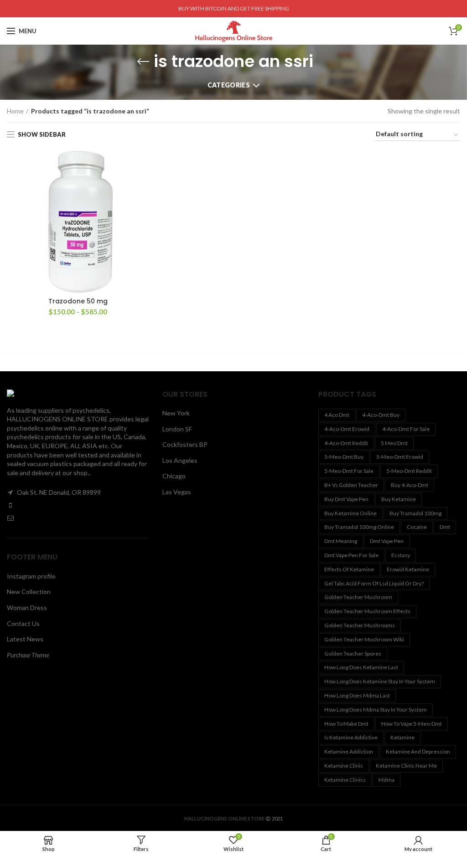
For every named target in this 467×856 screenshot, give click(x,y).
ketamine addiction (348, 751)
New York (176, 413)
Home (15, 111)
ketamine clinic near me (406, 765)
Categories (229, 85)
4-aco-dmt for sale (406, 428)
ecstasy (400, 555)
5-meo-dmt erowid (399, 456)
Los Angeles (179, 460)
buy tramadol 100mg (415, 513)
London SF (177, 429)
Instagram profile (31, 576)
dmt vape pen (387, 541)
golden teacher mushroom (358, 597)
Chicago (174, 476)
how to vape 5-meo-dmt (411, 723)
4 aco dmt (336, 414)
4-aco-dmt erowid (346, 428)
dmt (445, 526)
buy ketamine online (350, 513)
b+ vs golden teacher (351, 485)
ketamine (402, 737)
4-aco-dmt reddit (346, 443)
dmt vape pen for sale (351, 555)
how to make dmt (346, 723)
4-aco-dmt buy (381, 414)
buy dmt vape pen (346, 499)
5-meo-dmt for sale (349, 470)
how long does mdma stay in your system (375, 709)
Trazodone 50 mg (78, 301)
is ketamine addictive (351, 737)
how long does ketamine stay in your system (379, 681)
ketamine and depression (418, 751)
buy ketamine (398, 499)
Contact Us (23, 623)
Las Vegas (176, 492)
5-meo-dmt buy (343, 456)
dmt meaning (340, 541)
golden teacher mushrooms (359, 625)
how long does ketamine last (361, 667)
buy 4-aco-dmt (409, 485)
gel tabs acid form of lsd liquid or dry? (374, 583)
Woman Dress (27, 607)
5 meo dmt (394, 443)
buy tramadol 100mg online (359, 526)
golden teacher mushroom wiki (364, 639)
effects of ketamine (349, 569)
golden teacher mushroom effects (367, 611)
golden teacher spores (352, 653)
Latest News (25, 639)
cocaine (417, 526)
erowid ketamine (408, 569)
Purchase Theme (28, 655)
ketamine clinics (345, 779)
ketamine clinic (343, 765)
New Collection (29, 591)
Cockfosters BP (185, 444)
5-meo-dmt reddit (409, 470)
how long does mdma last (357, 695)
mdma (386, 779)
